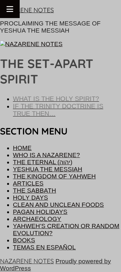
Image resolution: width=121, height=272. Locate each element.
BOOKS (24, 240)
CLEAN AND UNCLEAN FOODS (58, 204)
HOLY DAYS (30, 197)
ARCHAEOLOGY (37, 219)
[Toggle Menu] (10, 9)
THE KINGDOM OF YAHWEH (54, 176)
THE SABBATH (34, 190)
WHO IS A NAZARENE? (46, 155)
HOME (22, 148)
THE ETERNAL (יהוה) (42, 162)
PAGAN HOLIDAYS (40, 211)
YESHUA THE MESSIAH (47, 169)
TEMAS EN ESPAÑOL (44, 247)
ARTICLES (28, 183)
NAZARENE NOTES (27, 10)
